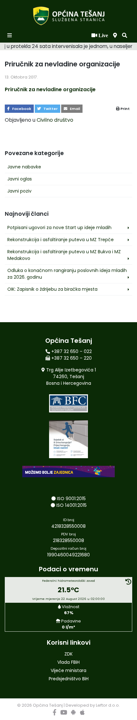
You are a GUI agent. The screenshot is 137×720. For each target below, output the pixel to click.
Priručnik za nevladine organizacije (50, 89)
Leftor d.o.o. (108, 705)
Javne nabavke (24, 167)
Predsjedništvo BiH (69, 679)
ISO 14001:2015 (71, 505)
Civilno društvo (55, 120)
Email (74, 108)
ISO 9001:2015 (71, 498)
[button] (124, 35)
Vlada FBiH (68, 662)
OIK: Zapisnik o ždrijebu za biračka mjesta (52, 289)
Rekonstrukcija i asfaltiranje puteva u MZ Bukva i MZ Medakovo (64, 255)
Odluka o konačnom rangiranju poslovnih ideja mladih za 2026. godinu (67, 273)
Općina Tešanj (48, 705)
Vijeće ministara (68, 670)
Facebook (21, 108)
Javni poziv (19, 191)
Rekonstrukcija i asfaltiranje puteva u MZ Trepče (60, 239)
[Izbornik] (10, 35)
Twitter (50, 108)
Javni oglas (19, 179)
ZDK (68, 654)
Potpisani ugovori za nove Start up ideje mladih (59, 227)
